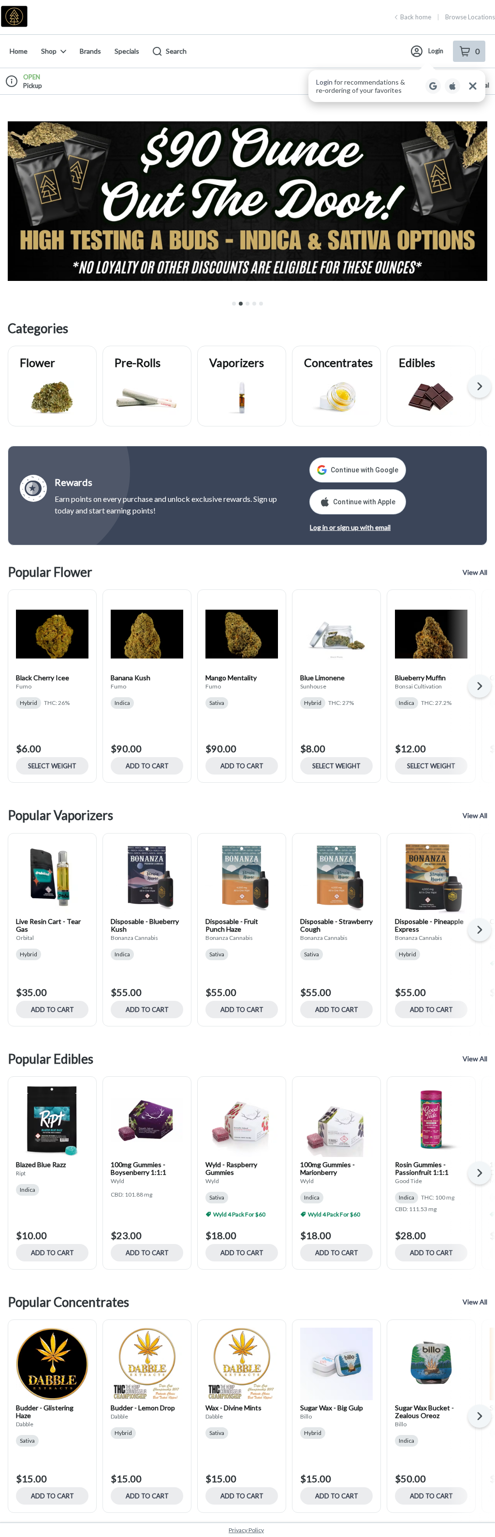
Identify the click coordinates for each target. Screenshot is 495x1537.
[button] (396, 86)
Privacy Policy (246, 1530)
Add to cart (147, 766)
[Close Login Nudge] (473, 86)
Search (176, 51)
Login (435, 51)
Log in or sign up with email (350, 527)
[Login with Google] (433, 86)
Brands (90, 51)
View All (475, 572)
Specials (127, 51)
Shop (49, 51)
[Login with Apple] (452, 86)
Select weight (52, 766)
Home (19, 51)
